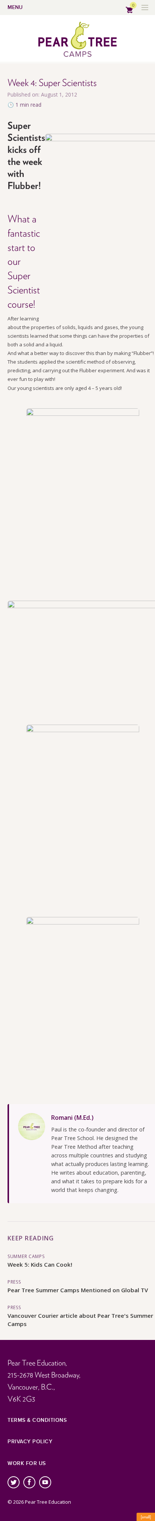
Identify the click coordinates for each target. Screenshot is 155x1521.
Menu (15, 7)
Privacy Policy (30, 1441)
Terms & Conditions (37, 1420)
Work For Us (27, 1463)
